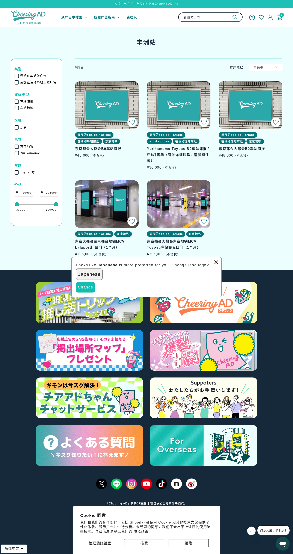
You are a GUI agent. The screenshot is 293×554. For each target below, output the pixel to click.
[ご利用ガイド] (252, 17)
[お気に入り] (261, 17)
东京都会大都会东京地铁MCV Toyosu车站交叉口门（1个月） (174, 244)
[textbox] (25, 192)
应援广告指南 (104, 17)
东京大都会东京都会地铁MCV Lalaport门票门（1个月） (100, 244)
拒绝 (188, 543)
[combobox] (210, 17)
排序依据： (238, 67)
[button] (132, 122)
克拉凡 (132, 17)
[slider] (17, 204)
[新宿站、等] (235, 17)
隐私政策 (141, 531)
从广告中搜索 (71, 17)
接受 (144, 543)
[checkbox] (39, 75)
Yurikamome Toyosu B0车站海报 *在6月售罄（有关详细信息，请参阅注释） (178, 155)
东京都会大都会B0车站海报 (98, 149)
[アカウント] (270, 17)
